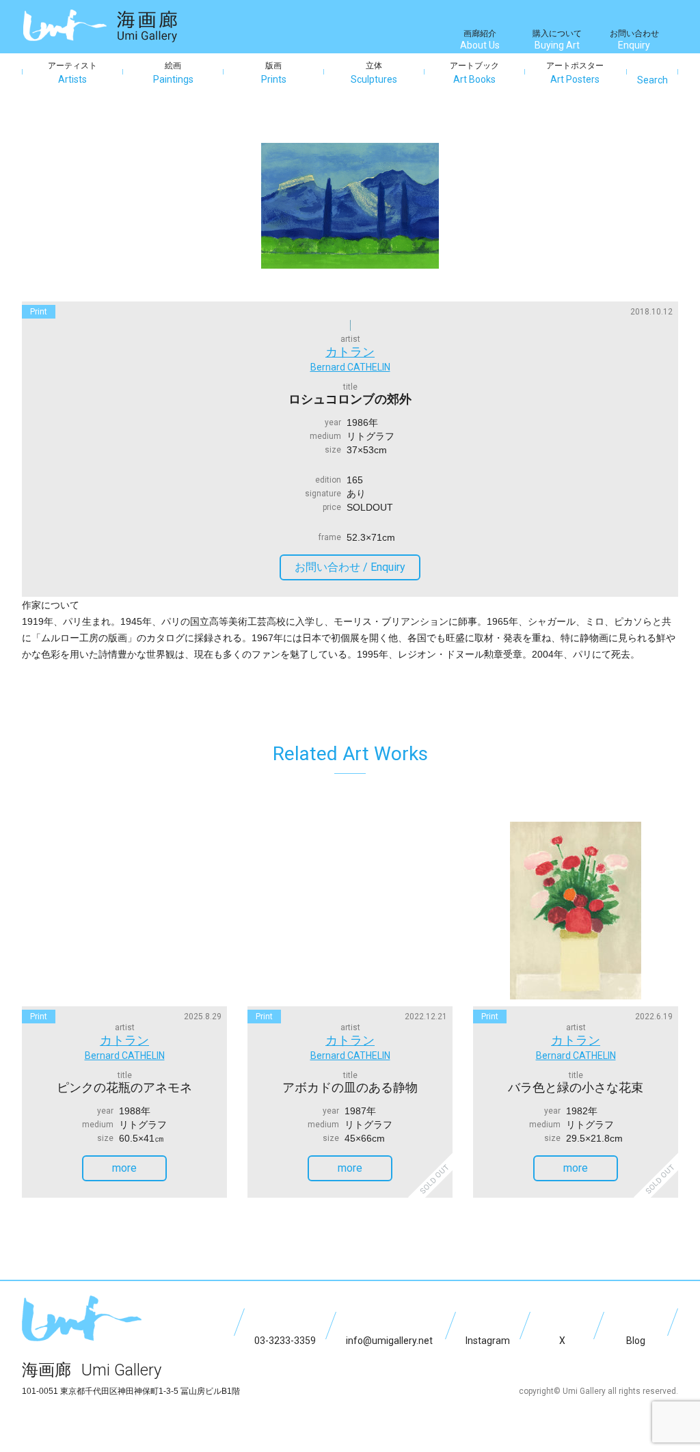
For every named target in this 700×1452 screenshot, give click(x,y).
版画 (273, 73)
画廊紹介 (480, 40)
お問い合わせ (634, 40)
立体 (374, 73)
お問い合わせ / (350, 567)
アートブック (474, 73)
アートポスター (575, 73)
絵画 (173, 73)
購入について (557, 40)
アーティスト (72, 73)
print (38, 312)
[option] (350, 205)
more (124, 1167)
